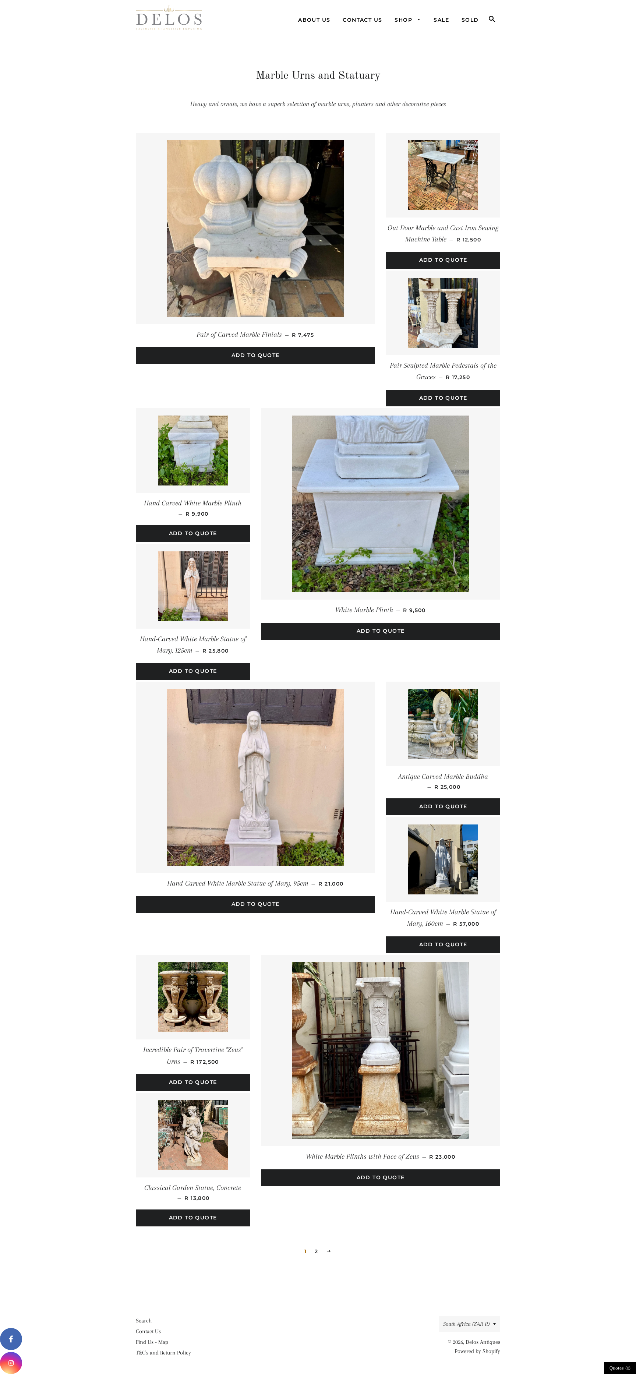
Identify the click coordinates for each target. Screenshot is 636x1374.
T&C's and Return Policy (163, 1352)
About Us (314, 20)
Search (144, 1320)
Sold (470, 20)
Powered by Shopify (477, 1351)
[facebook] (11, 1339)
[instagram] (11, 1363)
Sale (441, 20)
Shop (404, 20)
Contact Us (362, 20)
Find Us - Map (152, 1342)
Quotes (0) (620, 1368)
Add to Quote (256, 355)
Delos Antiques (483, 1342)
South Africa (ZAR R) (466, 1324)
